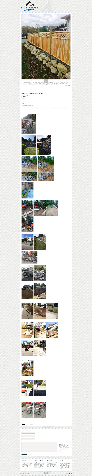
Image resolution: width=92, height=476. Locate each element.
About (47, 6)
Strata (44, 84)
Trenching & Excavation (50, 84)
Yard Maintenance (56, 84)
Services (50, 6)
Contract (50, 82)
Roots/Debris (36, 84)
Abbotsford (24, 82)
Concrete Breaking (43, 82)
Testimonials (55, 6)
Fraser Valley (27, 83)
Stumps (46, 84)
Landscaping (52, 83)
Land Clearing (43, 83)
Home (44, 6)
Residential (66, 83)
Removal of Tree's (62, 83)
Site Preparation (40, 84)
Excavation (66, 82)
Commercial (38, 82)
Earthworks (59, 82)
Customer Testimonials (53, 466)
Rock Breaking (29, 84)
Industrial (36, 83)
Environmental (63, 82)
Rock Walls (32, 84)
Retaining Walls (25, 84)
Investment (39, 83)
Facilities (24, 83)
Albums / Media (60, 6)
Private (59, 83)
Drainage (56, 82)
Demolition (53, 82)
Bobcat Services (28, 82)
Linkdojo (70, 473)
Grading (30, 83)
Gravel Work (33, 83)
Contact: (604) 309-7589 (67, 6)
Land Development (47, 83)
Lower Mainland (56, 83)
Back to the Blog (55, 454)
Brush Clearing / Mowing (34, 82)
